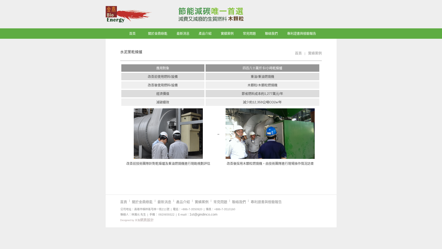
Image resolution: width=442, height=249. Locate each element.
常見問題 (249, 33)
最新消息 (183, 33)
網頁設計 (147, 220)
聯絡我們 (271, 33)
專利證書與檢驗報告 (301, 33)
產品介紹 (205, 33)
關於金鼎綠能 (157, 33)
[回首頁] (179, 14)
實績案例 (227, 33)
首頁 (132, 33)
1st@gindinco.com (203, 214)
